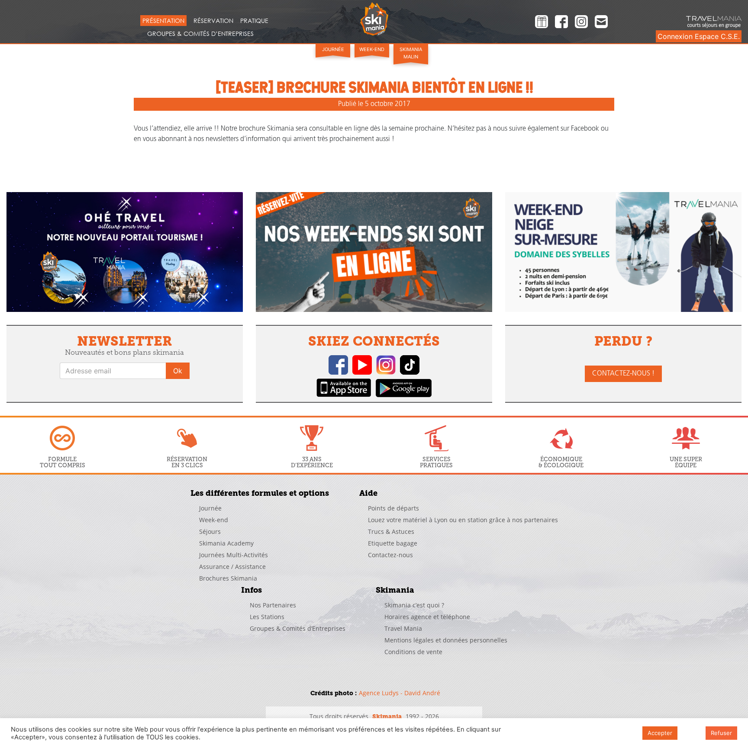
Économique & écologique (561, 462)
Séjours (210, 531)
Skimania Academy (226, 543)
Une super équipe (686, 462)
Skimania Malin (411, 53)
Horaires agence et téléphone (427, 617)
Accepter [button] (660, 732)
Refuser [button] (721, 732)
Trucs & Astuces (391, 531)
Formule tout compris (62, 462)
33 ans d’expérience (312, 462)
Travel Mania (403, 628)
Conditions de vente (413, 652)
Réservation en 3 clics (187, 462)
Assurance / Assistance (232, 566)
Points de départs (393, 508)
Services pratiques (436, 462)
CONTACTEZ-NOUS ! (623, 373)
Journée (333, 49)
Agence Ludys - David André (399, 693)
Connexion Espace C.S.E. (699, 36)
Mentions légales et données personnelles (445, 640)
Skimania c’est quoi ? (414, 605)
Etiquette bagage (392, 543)
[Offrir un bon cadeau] (541, 23)
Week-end (371, 49)
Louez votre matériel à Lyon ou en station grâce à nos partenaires (463, 520)
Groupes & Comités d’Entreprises (200, 33)
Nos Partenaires (273, 605)
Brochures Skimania (228, 578)
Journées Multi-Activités (233, 555)
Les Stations (267, 617)
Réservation (213, 20)
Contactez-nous (390, 555)
